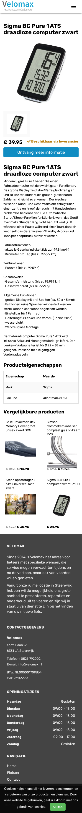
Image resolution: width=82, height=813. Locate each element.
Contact (13, 779)
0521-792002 (31, 659)
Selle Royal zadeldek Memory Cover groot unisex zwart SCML (21, 426)
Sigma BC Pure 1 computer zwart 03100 (63, 482)
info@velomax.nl (30, 664)
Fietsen (13, 773)
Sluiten (58, 807)
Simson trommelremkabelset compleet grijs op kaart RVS (63, 428)
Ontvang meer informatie (41, 152)
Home (11, 766)
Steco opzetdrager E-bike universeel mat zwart (21, 484)
